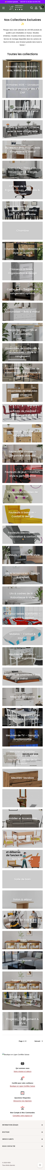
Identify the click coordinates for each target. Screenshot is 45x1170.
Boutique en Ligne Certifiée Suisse (22, 1086)
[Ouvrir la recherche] (31, 8)
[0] (40, 7)
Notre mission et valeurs (22, 1071)
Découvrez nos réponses (22, 1101)
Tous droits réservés (8, 1165)
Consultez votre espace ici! (22, 1116)
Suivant (37, 1041)
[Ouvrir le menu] (3, 8)
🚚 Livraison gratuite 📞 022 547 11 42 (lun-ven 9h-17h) (22, 2)
